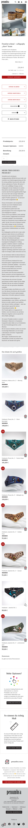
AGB (20, 809)
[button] (26, 2)
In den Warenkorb (9, 162)
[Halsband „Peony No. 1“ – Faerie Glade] (14, 444)
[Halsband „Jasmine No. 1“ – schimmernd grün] (14, 628)
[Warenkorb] (18, 2)
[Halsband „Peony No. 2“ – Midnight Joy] (14, 481)
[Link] (21, 2)
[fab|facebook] (9, 824)
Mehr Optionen (14, 119)
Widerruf (15, 809)
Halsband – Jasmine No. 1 (9, 607)
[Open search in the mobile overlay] (15, 2)
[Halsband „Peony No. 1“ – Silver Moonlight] (14, 405)
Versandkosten (20, 70)
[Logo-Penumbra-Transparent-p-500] (5, 2)
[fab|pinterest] (19, 824)
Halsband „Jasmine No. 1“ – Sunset (11, 570)
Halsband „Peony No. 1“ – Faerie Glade (13, 458)
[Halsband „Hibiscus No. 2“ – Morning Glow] (14, 366)
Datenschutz (5, 807)
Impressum (15, 807)
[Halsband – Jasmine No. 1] (14, 593)
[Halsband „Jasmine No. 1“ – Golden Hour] (14, 517)
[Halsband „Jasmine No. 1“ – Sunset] (14, 556)
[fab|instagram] (14, 824)
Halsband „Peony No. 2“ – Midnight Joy (12, 495)
